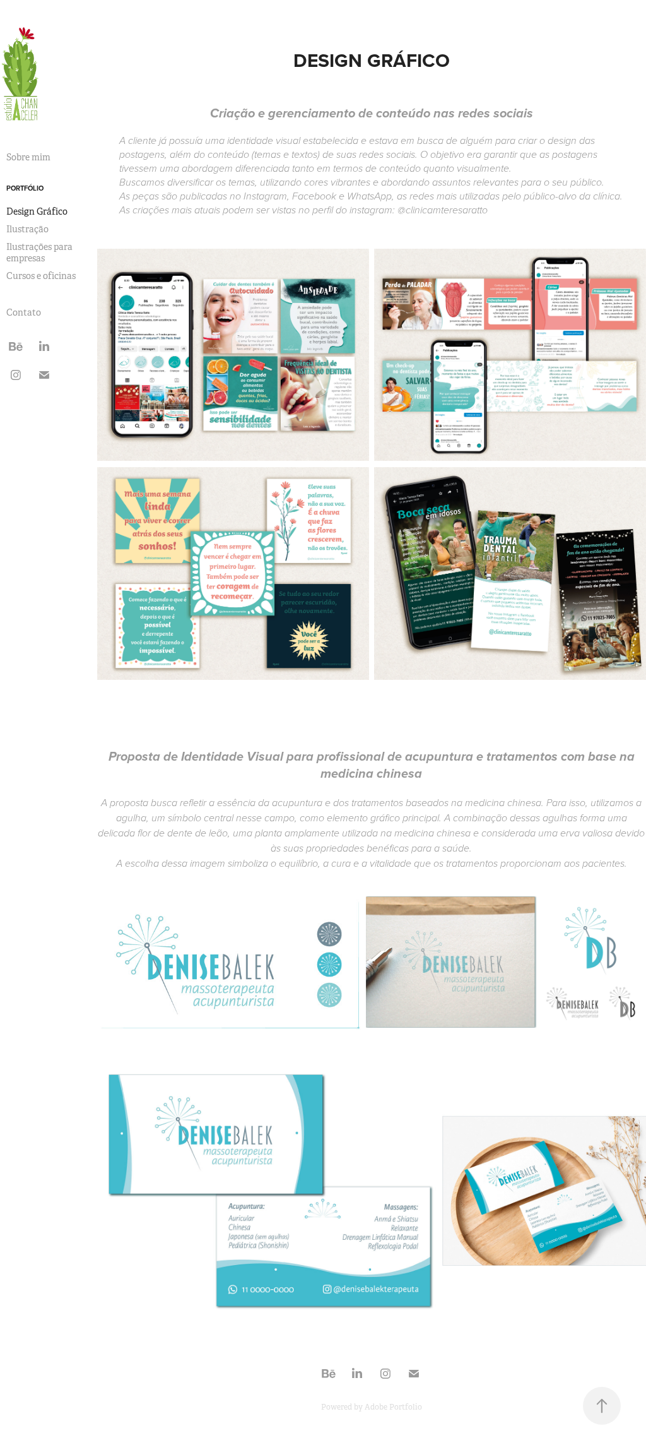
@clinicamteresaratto (442, 211)
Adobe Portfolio (393, 1407)
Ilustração (27, 229)
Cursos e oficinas (41, 276)
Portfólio (25, 188)
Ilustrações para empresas (39, 252)
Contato (23, 312)
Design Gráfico (37, 211)
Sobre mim (28, 157)
